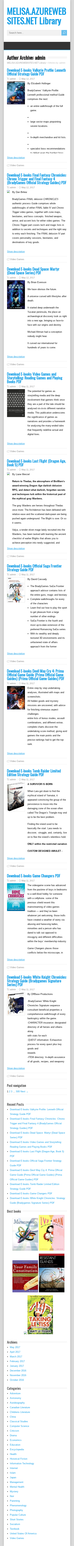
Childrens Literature (20, 1412)
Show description (16, 157)
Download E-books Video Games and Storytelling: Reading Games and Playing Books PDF (34, 377)
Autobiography (17, 1402)
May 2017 (15, 1347)
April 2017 (15, 1352)
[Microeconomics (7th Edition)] (25, 1250)
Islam (13, 1472)
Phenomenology (18, 1505)
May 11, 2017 (28, 386)
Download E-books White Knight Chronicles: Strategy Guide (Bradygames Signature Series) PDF (37, 980)
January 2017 (17, 1366)
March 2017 (16, 1356)
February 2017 (17, 1361)
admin (13, 79)
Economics (16, 1440)
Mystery (14, 1491)
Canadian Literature (20, 1407)
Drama (13, 1435)
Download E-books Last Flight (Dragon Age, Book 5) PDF (36, 462)
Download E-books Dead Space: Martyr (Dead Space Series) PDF (33, 270)
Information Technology (22, 1463)
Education (15, 1444)
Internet (14, 1468)
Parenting (15, 1500)
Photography (16, 1510)
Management (16, 1482)
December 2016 (18, 1370)
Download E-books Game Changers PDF (33, 875)
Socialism (15, 1524)
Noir (12, 1496)
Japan (13, 1477)
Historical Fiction (18, 1458)
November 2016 (18, 1375)
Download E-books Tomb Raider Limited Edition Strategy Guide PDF (34, 772)
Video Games (17, 165)
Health (13, 1454)
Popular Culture (18, 1514)
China (13, 1416)
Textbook (14, 1528)
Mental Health (17, 1486)
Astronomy (15, 1398)
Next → (24, 1091)
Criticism (14, 1430)
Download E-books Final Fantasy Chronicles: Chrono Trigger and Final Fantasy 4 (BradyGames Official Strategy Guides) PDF (36, 178)
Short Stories (17, 1519)
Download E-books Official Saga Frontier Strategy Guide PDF (34, 567)
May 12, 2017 (28, 79)
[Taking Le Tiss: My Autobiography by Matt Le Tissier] (40, 1333)
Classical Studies (19, 1421)
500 (18, 1091)
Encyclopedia (17, 1449)
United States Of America (23, 1533)
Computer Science (19, 1426)
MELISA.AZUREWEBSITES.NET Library (36, 15)
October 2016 (17, 1380)
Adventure (15, 1393)
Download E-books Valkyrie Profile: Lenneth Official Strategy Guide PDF (36, 72)
